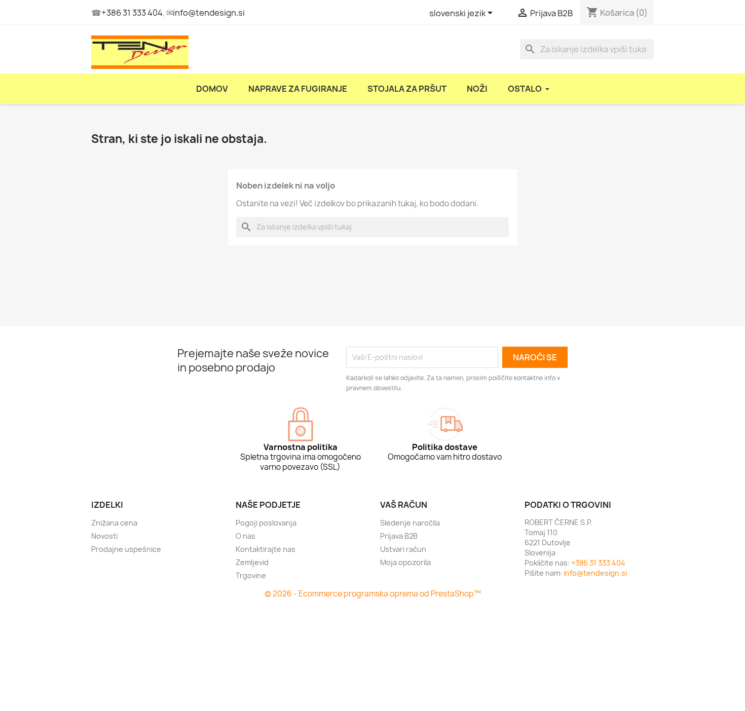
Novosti (104, 536)
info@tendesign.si (209, 12)
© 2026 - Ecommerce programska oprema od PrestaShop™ (373, 593)
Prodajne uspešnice (126, 549)
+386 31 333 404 (132, 12)
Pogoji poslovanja (266, 523)
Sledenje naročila (410, 523)
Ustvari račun (403, 549)
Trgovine (251, 575)
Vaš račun (403, 504)
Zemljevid (252, 562)
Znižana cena (114, 523)
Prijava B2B (399, 536)
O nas (245, 536)
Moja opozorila (405, 562)
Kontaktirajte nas (265, 549)
